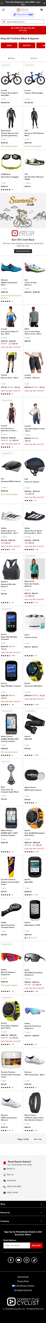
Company (4, 1221)
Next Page (38, 1139)
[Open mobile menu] (3, 9)
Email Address (9, 1240)
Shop (2, 1204)
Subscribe (36, 1245)
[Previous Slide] (1, 3)
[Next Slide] (44, 3)
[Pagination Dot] (19, 32)
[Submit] (4, 22)
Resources (5, 1212)
